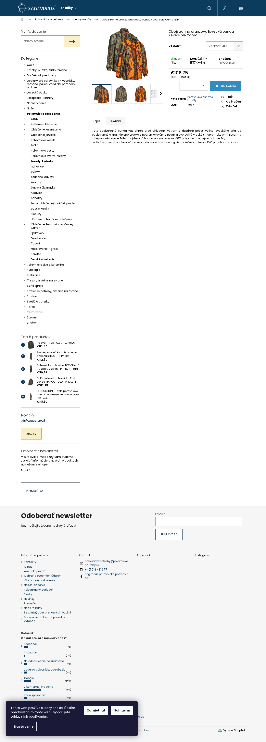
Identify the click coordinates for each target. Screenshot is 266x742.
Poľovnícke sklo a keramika (45, 265)
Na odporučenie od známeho (44, 661)
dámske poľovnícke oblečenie (51, 219)
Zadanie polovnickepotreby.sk (44, 670)
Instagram (31, 652)
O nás (28, 567)
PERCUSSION (227, 63)
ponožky (36, 198)
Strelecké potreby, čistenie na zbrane (52, 291)
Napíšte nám (33, 608)
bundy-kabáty (42, 161)
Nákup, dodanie (34, 585)
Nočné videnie (36, 103)
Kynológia (33, 270)
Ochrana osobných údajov (42, 576)
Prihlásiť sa (34, 491)
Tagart (35, 243)
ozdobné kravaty (42, 177)
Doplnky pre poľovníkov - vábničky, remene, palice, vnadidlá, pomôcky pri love (51, 84)
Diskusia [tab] (115, 121)
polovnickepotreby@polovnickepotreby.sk (106, 563)
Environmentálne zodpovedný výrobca (44, 619)
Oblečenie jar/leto (43, 135)
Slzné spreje (35, 286)
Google (29, 678)
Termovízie (34, 312)
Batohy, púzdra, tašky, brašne (47, 70)
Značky (32, 323)
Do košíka (228, 86)
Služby (28, 594)
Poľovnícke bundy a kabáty (200, 98)
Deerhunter (39, 238)
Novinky (29, 599)
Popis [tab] (96, 121)
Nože (30, 108)
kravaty (36, 182)
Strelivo (32, 296)
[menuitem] (69, 8)
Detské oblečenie (43, 259)
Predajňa (30, 603)
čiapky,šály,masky (43, 188)
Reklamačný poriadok (38, 590)
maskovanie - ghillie (44, 249)
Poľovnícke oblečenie (43, 114)
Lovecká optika (37, 92)
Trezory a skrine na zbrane (45, 280)
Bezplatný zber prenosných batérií (47, 612)
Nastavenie (23, 726)
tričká (34, 145)
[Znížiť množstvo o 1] (184, 86)
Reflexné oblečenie (44, 124)
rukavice (37, 193)
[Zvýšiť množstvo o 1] (203, 86)
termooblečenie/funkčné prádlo (53, 203)
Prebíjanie (33, 275)
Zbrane (32, 317)
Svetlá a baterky (38, 301)
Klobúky (36, 214)
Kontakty (30, 562)
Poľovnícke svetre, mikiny (48, 156)
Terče (31, 307)
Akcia (30, 65)
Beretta (36, 254)
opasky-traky (40, 209)
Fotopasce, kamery (40, 98)
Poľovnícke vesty (42, 151)
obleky (35, 172)
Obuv (34, 119)
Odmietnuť (96, 710)
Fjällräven (37, 233)
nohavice (37, 166)
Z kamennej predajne (38, 687)
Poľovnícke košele (43, 140)
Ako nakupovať (34, 571)
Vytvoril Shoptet (234, 730)
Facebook (30, 644)
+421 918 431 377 (96, 570)
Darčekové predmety (41, 75)
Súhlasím (122, 710)
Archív (31, 434)
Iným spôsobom (35, 695)
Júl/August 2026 (33, 420)
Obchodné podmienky (39, 580)
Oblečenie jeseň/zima (46, 129)
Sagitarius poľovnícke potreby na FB (107, 576)
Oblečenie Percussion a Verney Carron (52, 226)
